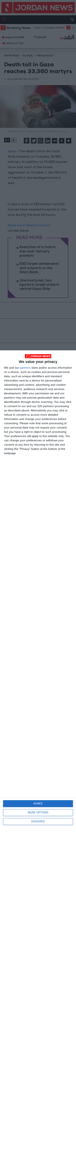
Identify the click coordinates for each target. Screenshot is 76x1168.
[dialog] (38, 759)
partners (25, 367)
